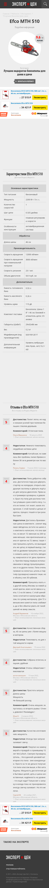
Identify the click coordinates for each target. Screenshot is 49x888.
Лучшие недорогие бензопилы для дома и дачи (24, 72)
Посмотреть (40, 97)
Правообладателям (20, 882)
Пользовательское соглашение (17, 878)
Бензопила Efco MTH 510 (22, 103)
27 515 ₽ (25, 97)
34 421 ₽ (25, 107)
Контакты (34, 874)
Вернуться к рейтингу (24, 81)
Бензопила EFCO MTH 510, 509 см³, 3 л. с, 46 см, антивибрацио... (29, 92)
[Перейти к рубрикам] (5, 4)
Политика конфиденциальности (21, 879)
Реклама (9, 865)
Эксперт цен (24, 4)
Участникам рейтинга (15, 869)
